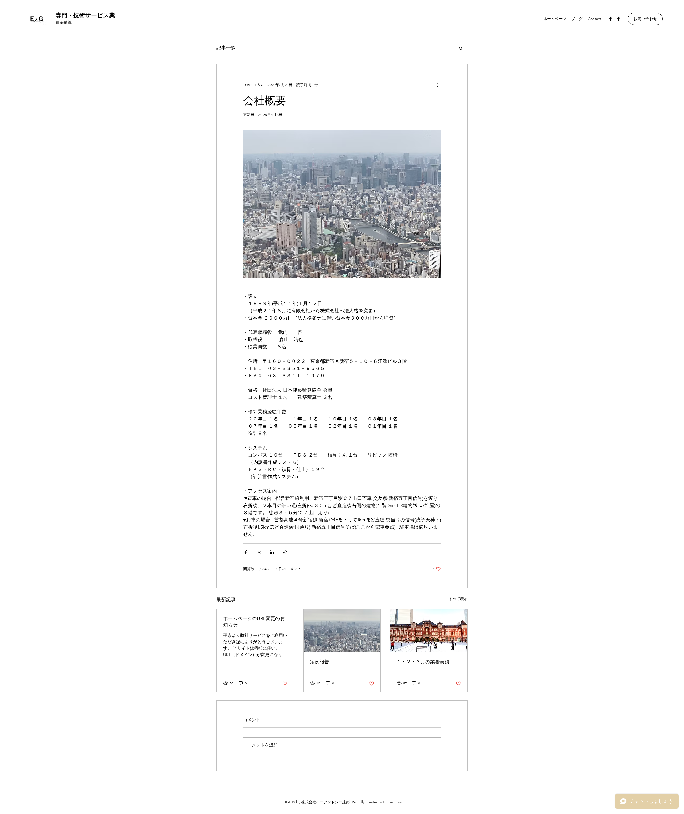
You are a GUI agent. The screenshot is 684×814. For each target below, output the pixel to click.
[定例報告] (342, 630)
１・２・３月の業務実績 (423, 661)
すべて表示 (458, 599)
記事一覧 (226, 48)
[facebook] (610, 18)
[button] (645, 19)
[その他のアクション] (437, 84)
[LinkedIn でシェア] (271, 552)
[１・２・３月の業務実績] (428, 630)
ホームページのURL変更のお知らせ (254, 622)
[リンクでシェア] (284, 552)
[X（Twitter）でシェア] (258, 552)
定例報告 (319, 661)
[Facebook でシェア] (245, 552)
